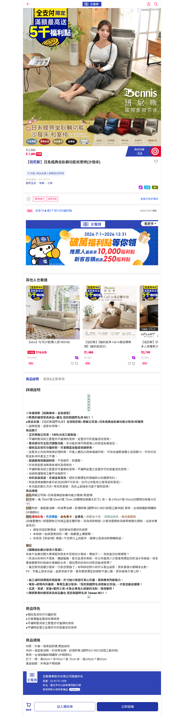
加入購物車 (65, 707)
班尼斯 (34, 162)
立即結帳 (127, 707)
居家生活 (31, 183)
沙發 (49, 183)
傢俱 (41, 183)
